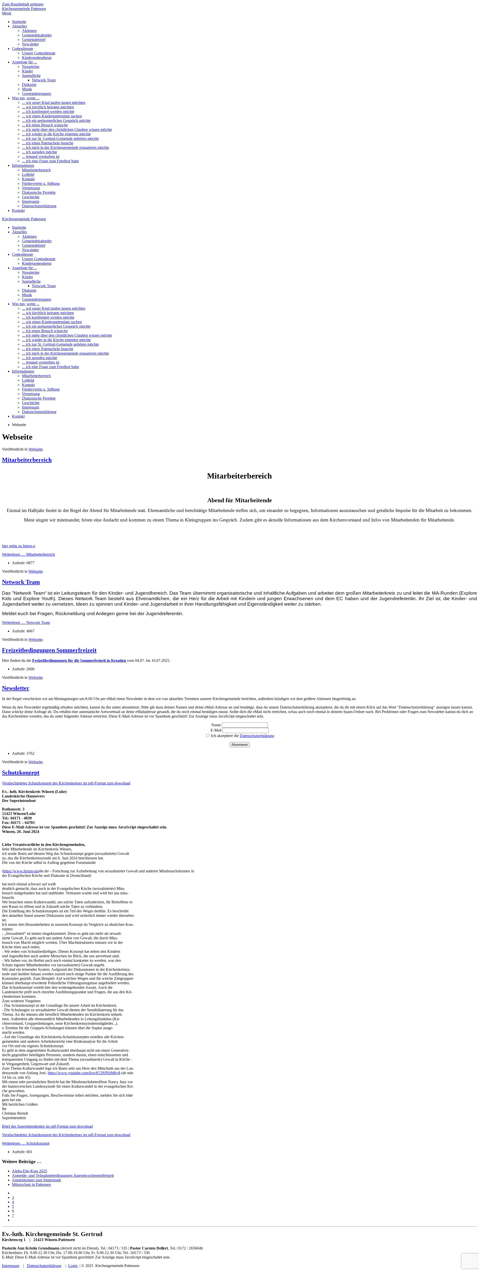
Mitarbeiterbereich (36, 170)
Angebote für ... (24, 62)
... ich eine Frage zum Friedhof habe (50, 161)
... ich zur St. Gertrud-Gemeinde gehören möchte (60, 138)
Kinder (27, 71)
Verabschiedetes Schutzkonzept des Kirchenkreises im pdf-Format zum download (66, 783)
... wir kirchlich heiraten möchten (48, 107)
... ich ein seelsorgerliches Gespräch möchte (56, 120)
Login (73, 1266)
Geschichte (30, 197)
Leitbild (28, 174)
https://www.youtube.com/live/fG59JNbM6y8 (84, 1073)
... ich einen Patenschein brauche (47, 143)
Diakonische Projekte (39, 192)
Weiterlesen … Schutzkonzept (25, 1143)
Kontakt (28, 179)
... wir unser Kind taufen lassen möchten (53, 102)
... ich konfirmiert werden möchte (48, 111)
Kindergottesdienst (36, 57)
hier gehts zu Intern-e (18, 546)
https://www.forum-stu (21, 871)
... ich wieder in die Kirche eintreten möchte (56, 134)
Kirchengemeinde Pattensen (24, 8)
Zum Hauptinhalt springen (22, 4)
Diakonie (29, 84)
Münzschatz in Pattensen (31, 1184)
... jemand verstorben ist (40, 156)
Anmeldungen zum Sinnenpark (36, 1180)
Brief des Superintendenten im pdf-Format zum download (47, 1126)
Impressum (30, 201)
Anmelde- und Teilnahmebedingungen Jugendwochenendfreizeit (63, 1175)
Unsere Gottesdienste (38, 53)
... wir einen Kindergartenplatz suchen (52, 116)
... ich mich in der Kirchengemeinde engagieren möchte (65, 147)
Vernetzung (31, 188)
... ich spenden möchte (39, 152)
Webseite (35, 449)
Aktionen (29, 30)
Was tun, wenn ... (25, 98)
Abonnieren (240, 745)
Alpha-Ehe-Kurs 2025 (29, 1171)
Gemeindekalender (37, 35)
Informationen (23, 165)
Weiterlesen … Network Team (26, 622)
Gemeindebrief (33, 39)
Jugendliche (31, 75)
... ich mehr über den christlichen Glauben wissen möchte (67, 129)
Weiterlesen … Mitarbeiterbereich (28, 554)
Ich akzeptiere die (242, 736)
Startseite (19, 21)
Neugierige (30, 66)
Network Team (44, 80)
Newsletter (30, 44)
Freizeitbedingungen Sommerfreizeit (49, 650)
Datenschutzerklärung (39, 206)
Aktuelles (19, 26)
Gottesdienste (22, 48)
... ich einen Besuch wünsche (45, 125)
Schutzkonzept (20, 772)
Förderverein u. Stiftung (41, 183)
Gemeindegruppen (36, 93)
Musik (27, 89)
